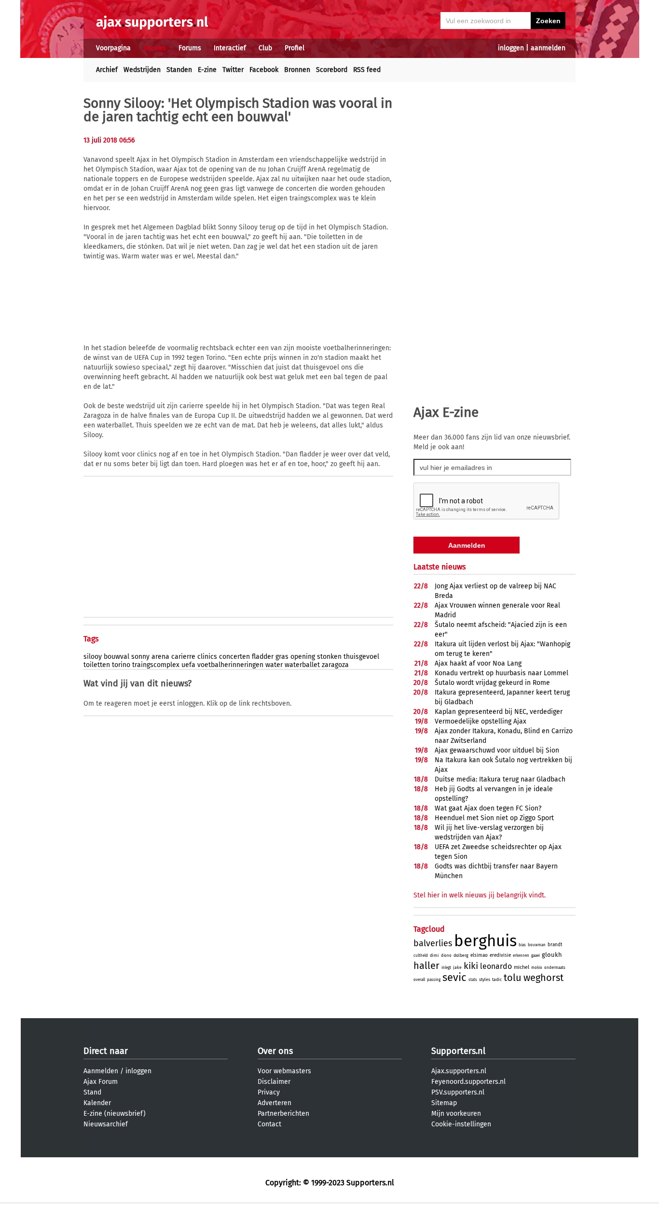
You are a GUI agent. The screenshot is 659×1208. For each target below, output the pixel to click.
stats (472, 980)
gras (281, 657)
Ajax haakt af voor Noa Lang (478, 663)
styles (484, 979)
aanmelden (548, 48)
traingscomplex (155, 665)
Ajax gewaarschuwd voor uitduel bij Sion (497, 750)
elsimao (479, 955)
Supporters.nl (458, 1051)
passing (433, 980)
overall (419, 980)
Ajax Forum (100, 1082)
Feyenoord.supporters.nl (468, 1082)
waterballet (302, 665)
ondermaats (554, 968)
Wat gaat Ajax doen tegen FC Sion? (488, 808)
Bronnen (297, 70)
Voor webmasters (284, 1071)
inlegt (446, 968)
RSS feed (367, 70)
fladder (263, 657)
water (274, 665)
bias (522, 945)
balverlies (432, 943)
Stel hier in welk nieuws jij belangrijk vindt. (479, 895)
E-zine (207, 70)
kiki (471, 965)
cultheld (420, 955)
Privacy (269, 1092)
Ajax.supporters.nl (458, 1071)
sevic (454, 977)
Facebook (263, 70)
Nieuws (154, 48)
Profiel (294, 48)
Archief (107, 70)
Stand (92, 1092)
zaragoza (335, 665)
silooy (92, 657)
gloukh (552, 954)
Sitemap (444, 1103)
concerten (234, 657)
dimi (434, 955)
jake (457, 967)
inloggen (511, 48)
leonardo (496, 966)
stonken (329, 657)
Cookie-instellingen (461, 1124)
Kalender (97, 1103)
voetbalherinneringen (230, 665)
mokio (536, 968)
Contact (269, 1124)
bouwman (537, 945)
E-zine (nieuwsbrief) (114, 1113)
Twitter (233, 70)
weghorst (543, 977)
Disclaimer (274, 1082)
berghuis (485, 941)
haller (426, 965)
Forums (189, 48)
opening (302, 657)
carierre (183, 657)
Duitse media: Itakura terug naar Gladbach (500, 779)
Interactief (230, 48)
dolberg (460, 955)
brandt (555, 945)
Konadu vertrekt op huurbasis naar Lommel (501, 673)
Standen (179, 70)
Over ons (275, 1051)
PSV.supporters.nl (457, 1092)
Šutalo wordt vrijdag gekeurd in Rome (492, 683)
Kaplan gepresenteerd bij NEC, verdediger (499, 712)
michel (521, 967)
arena (160, 657)
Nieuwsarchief (105, 1124)
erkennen (521, 955)
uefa (188, 665)
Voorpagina (113, 48)
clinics (207, 657)
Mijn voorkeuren (456, 1113)
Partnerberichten (283, 1113)
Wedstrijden (142, 70)
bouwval (116, 657)
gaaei (535, 955)
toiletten (96, 665)
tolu (513, 977)
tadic (497, 979)
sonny (140, 657)
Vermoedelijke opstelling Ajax (480, 721)
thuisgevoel (361, 657)
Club (265, 48)
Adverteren (274, 1103)
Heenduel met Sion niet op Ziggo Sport (494, 818)
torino (121, 665)
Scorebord (331, 70)
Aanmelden (100, 1071)
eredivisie (500, 955)
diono (446, 955)
